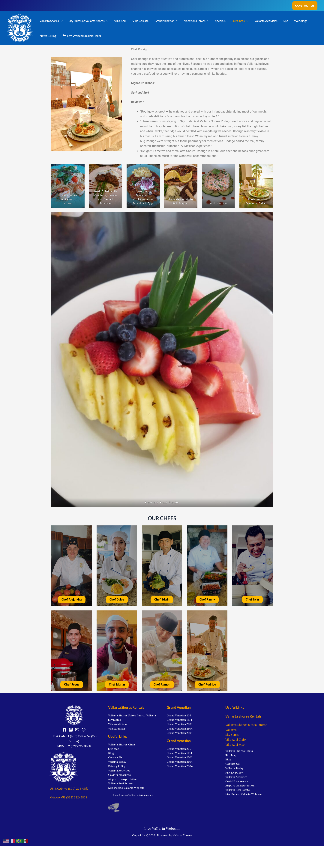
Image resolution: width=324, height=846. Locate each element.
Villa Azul (120, 20)
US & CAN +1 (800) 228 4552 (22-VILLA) (74, 738)
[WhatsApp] (84, 730)
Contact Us (115, 757)
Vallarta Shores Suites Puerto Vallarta (132, 715)
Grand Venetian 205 (179, 715)
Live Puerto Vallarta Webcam (126, 787)
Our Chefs (238, 20)
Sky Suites (114, 719)
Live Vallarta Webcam (162, 828)
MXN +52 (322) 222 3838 (74, 746)
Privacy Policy (116, 766)
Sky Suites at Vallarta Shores (87, 20)
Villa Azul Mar (116, 728)
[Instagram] (71, 730)
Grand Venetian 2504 (180, 728)
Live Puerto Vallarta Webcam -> (133, 795)
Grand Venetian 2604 (180, 733)
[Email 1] (77, 730)
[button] (304, 5)
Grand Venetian (164, 20)
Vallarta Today (117, 761)
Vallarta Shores (49, 20)
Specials (220, 20)
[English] (6, 840)
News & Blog (48, 35)
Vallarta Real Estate (120, 783)
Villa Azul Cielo (117, 724)
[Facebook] (64, 730)
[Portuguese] (19, 840)
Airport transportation (122, 779)
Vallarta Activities (266, 20)
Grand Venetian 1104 (179, 719)
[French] (12, 840)
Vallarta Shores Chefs (122, 744)
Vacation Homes (195, 20)
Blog (111, 753)
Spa (286, 20)
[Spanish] (25, 840)
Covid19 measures (119, 775)
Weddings (300, 20)
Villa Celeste (140, 20)
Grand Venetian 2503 (179, 724)
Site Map (113, 749)
